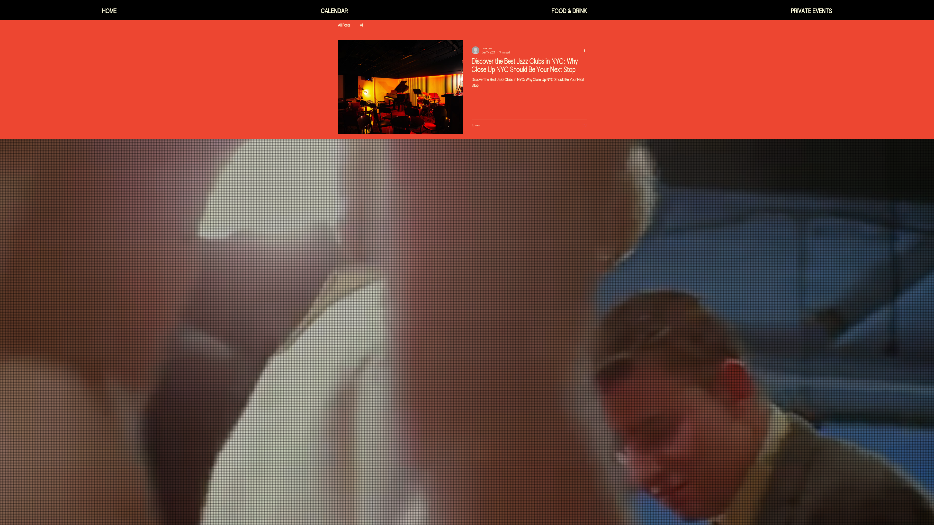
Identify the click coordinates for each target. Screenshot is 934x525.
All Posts (344, 25)
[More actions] (586, 50)
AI (361, 25)
